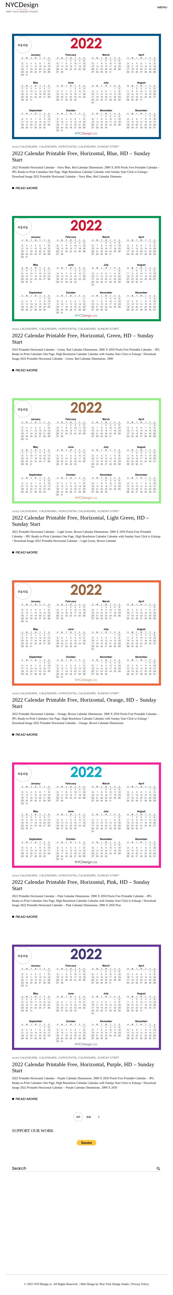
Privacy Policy (140, 1284)
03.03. (23, 44)
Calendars (48, 146)
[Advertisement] (86, 1219)
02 (88, 1116)
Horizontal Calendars (77, 146)
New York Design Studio (114, 1284)
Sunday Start (108, 146)
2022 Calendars (24, 146)
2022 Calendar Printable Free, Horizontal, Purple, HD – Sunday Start (83, 1067)
